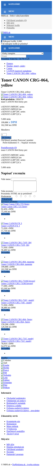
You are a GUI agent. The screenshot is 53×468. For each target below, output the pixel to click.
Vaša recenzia (7, 191)
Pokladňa (11, 28)
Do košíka (5, 214)
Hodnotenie (6, 196)
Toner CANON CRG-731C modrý (16, 341)
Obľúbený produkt (9, 140)
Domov (10, 63)
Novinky (10, 452)
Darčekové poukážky (16, 431)
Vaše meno (5, 179)
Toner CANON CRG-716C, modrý (16, 303)
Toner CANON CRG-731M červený (17, 283)
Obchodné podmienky (16, 398)
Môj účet (10, 23)
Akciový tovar (13, 434)
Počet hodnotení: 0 (11, 142)
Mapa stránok (12, 426)
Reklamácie (12, 424)
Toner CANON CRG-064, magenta (16, 264)
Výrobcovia (12, 429)
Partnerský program (15, 454)
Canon (9, 68)
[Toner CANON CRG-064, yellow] (17, 94)
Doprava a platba (14, 405)
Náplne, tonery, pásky (16, 66)
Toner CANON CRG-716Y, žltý (15, 245)
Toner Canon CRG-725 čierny (14, 206)
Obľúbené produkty (15, 449)
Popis (3, 147)
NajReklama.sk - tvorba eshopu (25, 464)
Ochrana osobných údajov (18, 408)
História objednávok (15, 447)
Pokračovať (6, 199)
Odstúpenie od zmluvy (16, 401)
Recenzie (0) (11, 147)
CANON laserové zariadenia (19, 71)
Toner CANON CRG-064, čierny (15, 322)
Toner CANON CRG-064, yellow (21, 73)
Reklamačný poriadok (16, 403)
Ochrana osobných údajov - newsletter (23, 410)
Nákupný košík (13, 25)
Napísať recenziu (28, 142)
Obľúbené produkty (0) (17, 20)
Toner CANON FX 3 (10, 226)
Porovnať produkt (25, 140)
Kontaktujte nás (13, 421)
